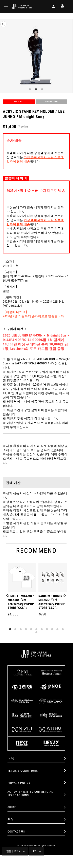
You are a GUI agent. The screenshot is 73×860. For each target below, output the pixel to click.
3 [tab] (41, 89)
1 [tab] (29, 89)
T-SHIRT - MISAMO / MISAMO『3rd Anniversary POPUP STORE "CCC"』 (21, 602)
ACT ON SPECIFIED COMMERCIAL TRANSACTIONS (30, 793)
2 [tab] (35, 89)
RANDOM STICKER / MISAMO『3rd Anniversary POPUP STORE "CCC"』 (51, 602)
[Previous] (8, 596)
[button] (6, 6)
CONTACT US (16, 831)
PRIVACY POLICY (19, 782)
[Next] (65, 596)
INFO (10, 758)
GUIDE (11, 807)
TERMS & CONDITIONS (22, 770)
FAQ (10, 819)
